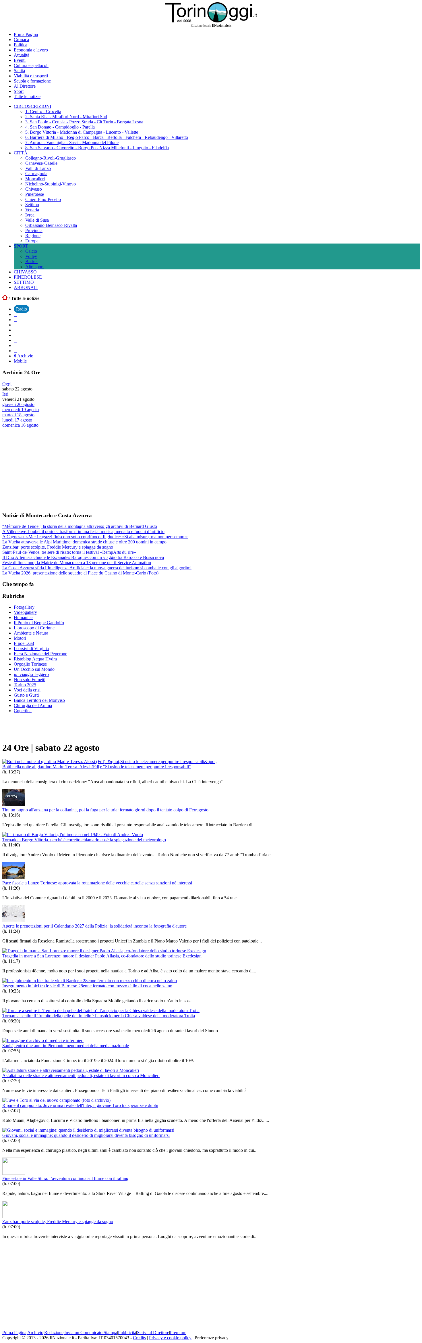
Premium (178, 1332)
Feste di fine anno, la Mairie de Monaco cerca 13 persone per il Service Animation (76, 562)
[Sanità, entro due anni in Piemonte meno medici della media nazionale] (43, 1040)
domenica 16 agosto (20, 425)
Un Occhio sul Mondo (34, 669)
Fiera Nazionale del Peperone (40, 653)
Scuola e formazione (32, 80)
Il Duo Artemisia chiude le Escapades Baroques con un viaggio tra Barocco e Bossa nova (83, 557)
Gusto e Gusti (26, 695)
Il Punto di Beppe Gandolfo (39, 622)
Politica (20, 44)
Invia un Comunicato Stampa (90, 1332)
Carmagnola (36, 173)
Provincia (33, 230)
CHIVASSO (25, 271)
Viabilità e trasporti (31, 75)
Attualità (21, 55)
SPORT (21, 246)
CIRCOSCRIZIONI (32, 106)
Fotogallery (24, 607)
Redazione (53, 1332)
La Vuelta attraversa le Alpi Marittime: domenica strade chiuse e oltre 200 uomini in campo (84, 541)
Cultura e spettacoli (31, 65)
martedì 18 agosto (18, 414)
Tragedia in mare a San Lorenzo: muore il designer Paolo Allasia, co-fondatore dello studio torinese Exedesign (102, 955)
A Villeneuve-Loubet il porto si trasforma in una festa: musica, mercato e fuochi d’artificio (83, 531)
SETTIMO (24, 282)
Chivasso (33, 189)
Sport (19, 91)
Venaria (32, 209)
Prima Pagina (26, 34)
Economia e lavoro (31, 49)
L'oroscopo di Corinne (34, 627)
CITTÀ (21, 152)
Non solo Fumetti (29, 679)
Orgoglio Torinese (30, 664)
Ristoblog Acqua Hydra (35, 658)
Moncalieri (35, 178)
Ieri (5, 394)
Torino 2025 (25, 684)
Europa (31, 240)
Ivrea (29, 214)
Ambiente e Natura (31, 633)
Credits (139, 1337)
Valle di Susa (37, 220)
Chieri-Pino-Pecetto (43, 199)
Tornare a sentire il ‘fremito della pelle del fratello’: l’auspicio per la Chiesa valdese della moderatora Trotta (98, 1015)
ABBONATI (26, 287)
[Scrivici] (15, 350)
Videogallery (25, 612)
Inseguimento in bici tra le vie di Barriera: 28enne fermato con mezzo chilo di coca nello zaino (87, 985)
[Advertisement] (45, 469)
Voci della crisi (27, 689)
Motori (20, 638)
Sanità (19, 70)
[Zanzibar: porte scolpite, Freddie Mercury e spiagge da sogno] (13, 1216)
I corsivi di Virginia (31, 648)
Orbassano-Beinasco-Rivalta (51, 225)
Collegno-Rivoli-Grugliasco (50, 158)
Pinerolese (34, 194)
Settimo (32, 204)
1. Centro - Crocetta (43, 111)
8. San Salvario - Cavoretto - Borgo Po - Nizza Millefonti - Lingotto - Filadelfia (97, 147)
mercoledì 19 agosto (20, 409)
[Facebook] (15, 314)
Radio (21, 308)
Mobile (20, 361)
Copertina (23, 710)
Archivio (24, 355)
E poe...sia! (24, 643)
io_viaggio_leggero (31, 674)
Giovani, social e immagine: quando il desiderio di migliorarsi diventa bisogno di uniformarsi (86, 1135)
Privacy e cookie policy (170, 1337)
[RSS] (15, 340)
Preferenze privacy (212, 1337)
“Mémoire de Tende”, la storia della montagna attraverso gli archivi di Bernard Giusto (79, 526)
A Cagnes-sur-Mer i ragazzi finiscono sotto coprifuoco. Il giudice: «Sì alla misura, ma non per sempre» (95, 536)
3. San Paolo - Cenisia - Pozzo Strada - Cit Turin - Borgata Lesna (84, 121)
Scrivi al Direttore (153, 1332)
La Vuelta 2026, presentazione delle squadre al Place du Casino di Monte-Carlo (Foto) (80, 572)
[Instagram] (15, 319)
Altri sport (34, 266)
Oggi (6, 383)
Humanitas (23, 617)
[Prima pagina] (4, 298)
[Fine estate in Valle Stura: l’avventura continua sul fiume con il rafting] (13, 1173)
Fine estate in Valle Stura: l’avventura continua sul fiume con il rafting (65, 1178)
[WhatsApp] (15, 335)
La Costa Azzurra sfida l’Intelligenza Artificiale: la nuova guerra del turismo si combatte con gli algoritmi (96, 567)
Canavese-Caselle (41, 163)
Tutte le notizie (27, 96)
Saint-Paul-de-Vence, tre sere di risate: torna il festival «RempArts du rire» (69, 552)
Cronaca (21, 39)
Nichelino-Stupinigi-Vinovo (50, 183)
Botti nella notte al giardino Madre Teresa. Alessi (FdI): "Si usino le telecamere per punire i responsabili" (96, 766)
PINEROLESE (28, 277)
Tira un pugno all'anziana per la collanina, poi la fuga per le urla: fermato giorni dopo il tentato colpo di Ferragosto (105, 809)
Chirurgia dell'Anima (33, 705)
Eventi (20, 60)
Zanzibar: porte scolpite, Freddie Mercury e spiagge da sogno (57, 547)
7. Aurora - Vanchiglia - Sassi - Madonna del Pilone (72, 142)
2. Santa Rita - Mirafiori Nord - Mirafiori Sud (66, 116)
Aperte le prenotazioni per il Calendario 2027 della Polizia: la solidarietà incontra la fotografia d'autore (94, 926)
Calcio (31, 251)
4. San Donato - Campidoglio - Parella (60, 126)
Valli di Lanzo (38, 168)
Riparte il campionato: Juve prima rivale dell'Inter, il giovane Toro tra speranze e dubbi (80, 1105)
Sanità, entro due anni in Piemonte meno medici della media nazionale (65, 1045)
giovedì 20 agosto (18, 404)
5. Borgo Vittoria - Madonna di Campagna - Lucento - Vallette (81, 132)
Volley (31, 256)
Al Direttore (25, 86)
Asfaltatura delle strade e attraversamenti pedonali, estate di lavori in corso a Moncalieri (81, 1075)
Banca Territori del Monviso (39, 700)
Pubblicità (127, 1332)
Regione (32, 235)
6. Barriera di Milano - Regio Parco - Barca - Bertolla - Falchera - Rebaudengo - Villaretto (106, 137)
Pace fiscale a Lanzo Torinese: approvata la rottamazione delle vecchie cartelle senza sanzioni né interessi (97, 882)
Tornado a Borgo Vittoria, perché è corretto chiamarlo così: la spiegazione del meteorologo (84, 839)
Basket (31, 261)
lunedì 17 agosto (17, 419)
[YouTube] (15, 329)
